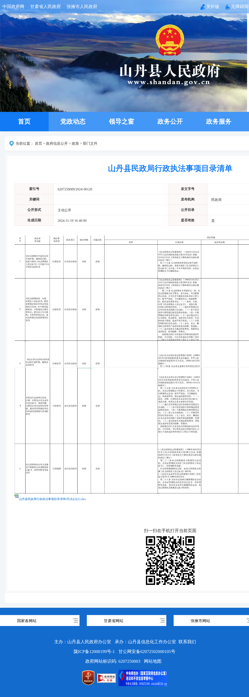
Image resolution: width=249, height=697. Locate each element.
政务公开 (170, 121)
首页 (24, 121)
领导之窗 (121, 121)
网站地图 (152, 661)
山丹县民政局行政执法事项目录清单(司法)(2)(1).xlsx (52, 499)
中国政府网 (13, 6)
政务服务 (218, 121)
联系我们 (187, 641)
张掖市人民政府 (82, 6)
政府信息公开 (57, 143)
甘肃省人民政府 (45, 6)
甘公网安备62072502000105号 (146, 651)
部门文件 (90, 143)
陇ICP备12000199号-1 (95, 651)
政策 (75, 143)
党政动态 (73, 121)
